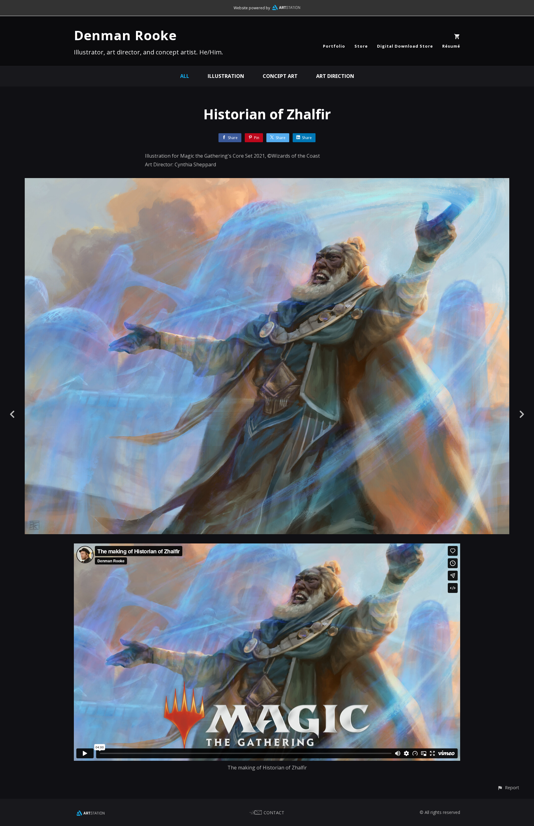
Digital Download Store (405, 46)
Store (361, 46)
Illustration (226, 76)
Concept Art (280, 76)
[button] (508, 787)
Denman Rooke (125, 35)
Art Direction (335, 76)
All (184, 76)
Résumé (451, 46)
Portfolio (334, 46)
